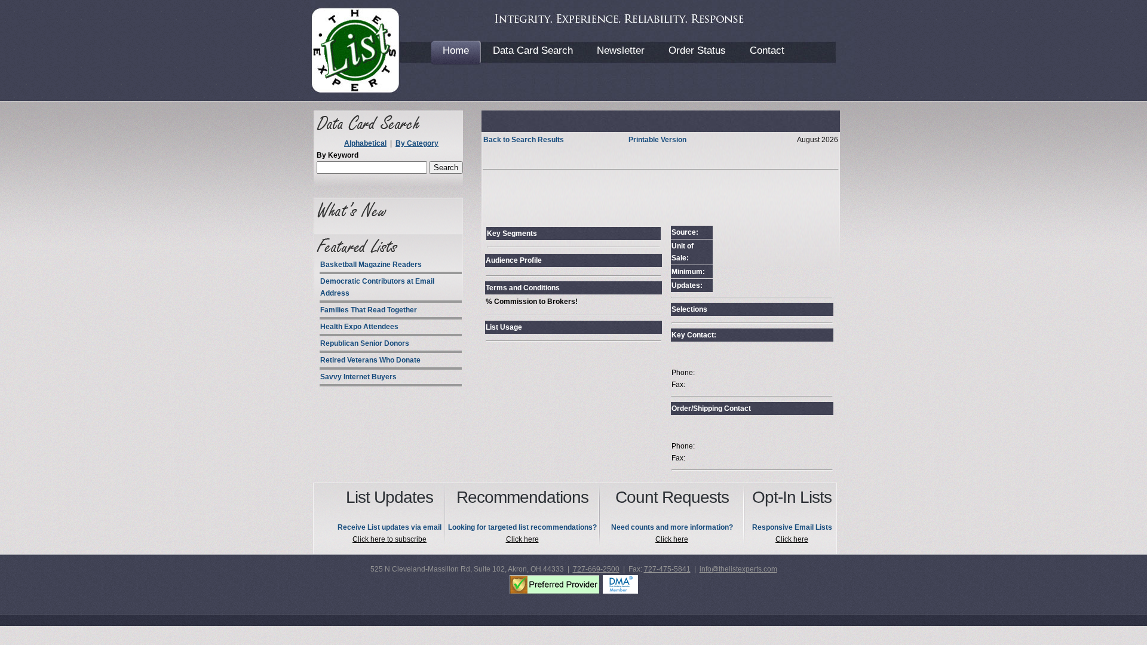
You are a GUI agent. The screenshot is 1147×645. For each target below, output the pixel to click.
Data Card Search (533, 50)
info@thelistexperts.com (738, 569)
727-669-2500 (596, 569)
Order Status (697, 50)
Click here (522, 539)
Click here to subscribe (389, 539)
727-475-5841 (667, 569)
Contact (767, 50)
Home (456, 50)
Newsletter (621, 50)
